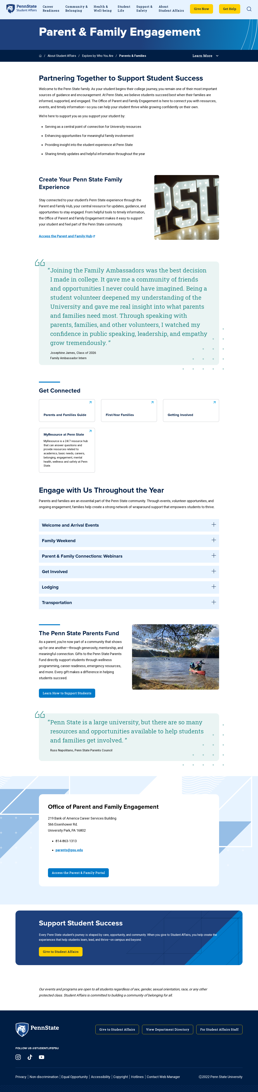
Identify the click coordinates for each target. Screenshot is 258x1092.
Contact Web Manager (163, 1077)
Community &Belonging (76, 8)
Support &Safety (144, 8)
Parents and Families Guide (65, 415)
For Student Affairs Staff (219, 1029)
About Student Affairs (62, 56)
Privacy (20, 1077)
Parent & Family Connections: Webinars (82, 556)
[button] (249, 9)
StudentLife (124, 8)
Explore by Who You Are (97, 56)
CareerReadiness (51, 8)
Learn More (202, 56)
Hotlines (137, 1077)
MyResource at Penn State (66, 450)
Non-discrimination (44, 1077)
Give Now (201, 9)
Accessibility (100, 1077)
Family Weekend (59, 541)
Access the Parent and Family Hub (65, 236)
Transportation (57, 602)
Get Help (229, 9)
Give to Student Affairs (61, 952)
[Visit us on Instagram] (18, 1057)
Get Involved (55, 572)
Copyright (120, 1077)
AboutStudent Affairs (171, 8)
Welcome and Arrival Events (70, 525)
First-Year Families (120, 415)
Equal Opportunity (74, 1077)
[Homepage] (40, 56)
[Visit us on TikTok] (29, 1057)
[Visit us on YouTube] (41, 1057)
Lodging (50, 587)
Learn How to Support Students (67, 693)
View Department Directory (167, 1029)
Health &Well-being (103, 8)
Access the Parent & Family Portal (78, 873)
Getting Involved (180, 415)
